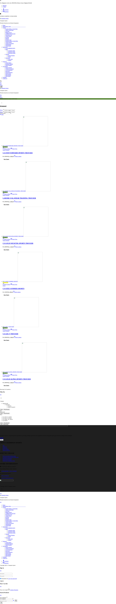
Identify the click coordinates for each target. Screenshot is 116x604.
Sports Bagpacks (8, 72)
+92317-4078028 (13, 471)
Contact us (5, 78)
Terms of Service (6, 450)
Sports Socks (8, 73)
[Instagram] (2, 438)
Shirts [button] (6, 49)
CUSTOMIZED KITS (10, 48)
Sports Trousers (11, 55)
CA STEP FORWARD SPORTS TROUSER (18, 153)
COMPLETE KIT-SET (10, 33)
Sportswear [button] (5, 47)
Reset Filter (6, 424)
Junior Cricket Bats (9, 30)
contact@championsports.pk (7, 478)
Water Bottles (8, 74)
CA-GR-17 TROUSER (10, 334)
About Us (5, 446)
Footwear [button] (5, 61)
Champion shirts (11, 50)
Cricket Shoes (8, 36)
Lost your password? (12, 578)
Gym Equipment (8, 70)
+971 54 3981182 (5, 475)
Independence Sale (14, 26)
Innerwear (7, 71)
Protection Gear (8, 35)
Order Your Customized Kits (9, 460)
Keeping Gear (8, 39)
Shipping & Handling (7, 458)
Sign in (2, 581)
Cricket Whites (8, 42)
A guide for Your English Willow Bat (10, 457)
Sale (3, 445)
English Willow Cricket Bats (11, 29)
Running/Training (9, 64)
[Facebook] (1, 438)
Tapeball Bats (8, 44)
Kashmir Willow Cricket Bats (11, 41)
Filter (1, 424)
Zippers (9, 60)
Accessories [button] (5, 66)
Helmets (7, 38)
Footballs (5, 77)
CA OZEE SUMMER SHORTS (13, 288)
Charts (7, 159)
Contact (4, 6)
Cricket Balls (8, 45)
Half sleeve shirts (11, 53)
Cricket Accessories (9, 43)
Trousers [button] (7, 54)
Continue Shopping (14, 590)
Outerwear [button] (7, 58)
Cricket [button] (4, 27)
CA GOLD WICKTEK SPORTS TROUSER (18, 243)
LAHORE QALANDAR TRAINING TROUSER (19, 198)
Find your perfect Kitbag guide (9, 456)
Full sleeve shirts (11, 52)
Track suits (10, 59)
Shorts (9, 56)
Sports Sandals (8, 65)
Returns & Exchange (7, 459)
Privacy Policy (6, 449)
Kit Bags (7, 37)
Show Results (6, 409)
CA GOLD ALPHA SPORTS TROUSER (17, 379)
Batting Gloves (8, 32)
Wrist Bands (8, 76)
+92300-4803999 (5, 471)
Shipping (5, 5)
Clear (2, 409)
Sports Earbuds (8, 67)
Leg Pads (7, 31)
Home (4, 25)
